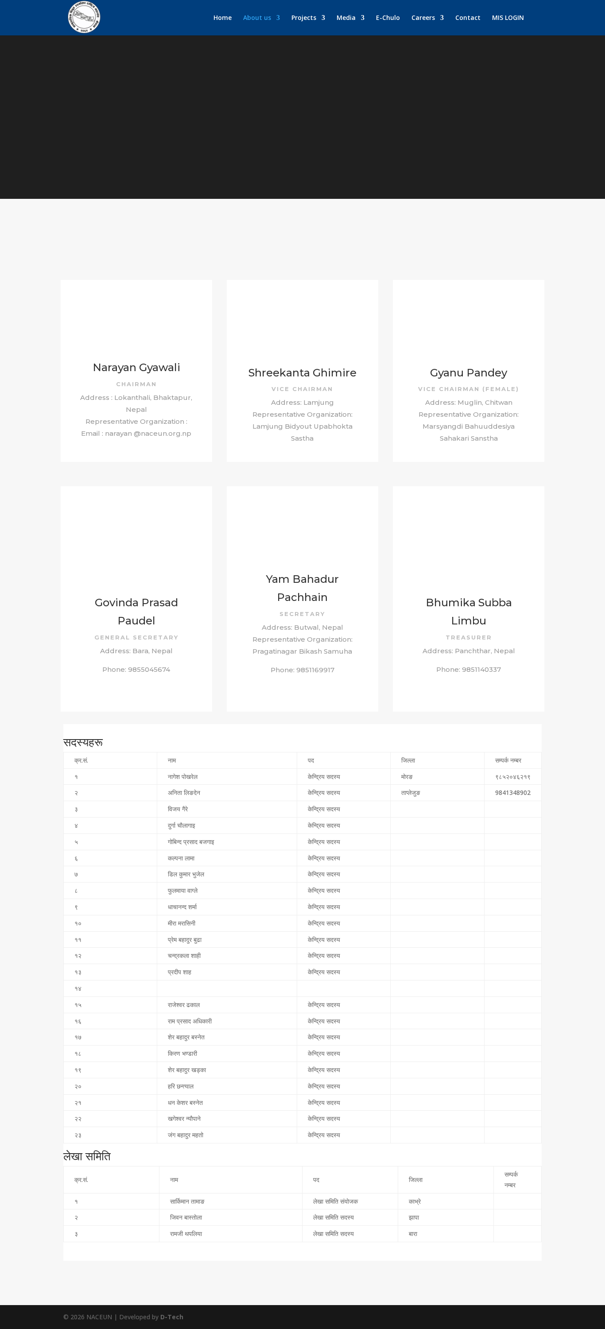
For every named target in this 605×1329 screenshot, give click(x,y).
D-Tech (171, 1317)
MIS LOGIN (508, 18)
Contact (468, 18)
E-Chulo (388, 18)
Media (346, 18)
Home (222, 18)
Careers (423, 18)
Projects (303, 18)
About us (257, 18)
